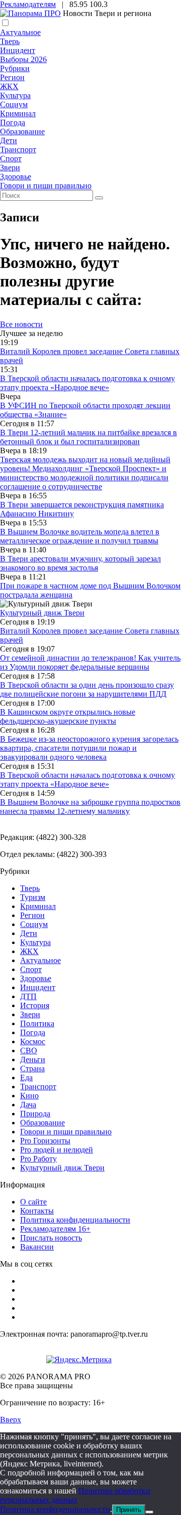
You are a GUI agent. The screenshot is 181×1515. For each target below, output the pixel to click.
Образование (22, 131)
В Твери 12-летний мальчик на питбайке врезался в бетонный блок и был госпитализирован (88, 437)
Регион (12, 77)
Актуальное (20, 32)
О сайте (33, 1201)
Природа (35, 1113)
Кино (29, 1095)
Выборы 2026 (23, 59)
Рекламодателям (28, 4)
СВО (28, 1050)
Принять (128, 1509)
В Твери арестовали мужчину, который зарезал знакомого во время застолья (80, 563)
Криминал (18, 113)
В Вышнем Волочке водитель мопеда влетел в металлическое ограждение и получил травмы (79, 536)
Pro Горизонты (45, 1140)
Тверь (10, 41)
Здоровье (15, 176)
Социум (14, 104)
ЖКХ (9, 86)
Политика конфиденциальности (75, 1220)
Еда (26, 1077)
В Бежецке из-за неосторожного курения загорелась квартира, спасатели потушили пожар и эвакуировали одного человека (89, 748)
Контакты (37, 1210)
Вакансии (37, 1247)
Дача (28, 1104)
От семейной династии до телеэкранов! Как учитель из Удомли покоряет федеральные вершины (90, 662)
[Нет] (149, 1511)
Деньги (32, 1059)
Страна (32, 1068)
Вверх (10, 1419)
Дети (8, 140)
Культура (15, 95)
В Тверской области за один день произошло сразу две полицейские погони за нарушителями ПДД (87, 689)
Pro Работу (38, 1158)
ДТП (28, 996)
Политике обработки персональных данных (75, 1495)
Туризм (32, 897)
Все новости (21, 324)
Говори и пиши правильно (46, 185)
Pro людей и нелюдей (56, 1149)
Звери (10, 167)
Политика (37, 1023)
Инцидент (17, 50)
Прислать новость (51, 1238)
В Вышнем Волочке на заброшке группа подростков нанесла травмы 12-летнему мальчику (90, 806)
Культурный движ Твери (62, 1167)
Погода (12, 122)
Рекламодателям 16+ (55, 1229)
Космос (32, 1041)
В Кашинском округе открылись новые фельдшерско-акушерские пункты (67, 716)
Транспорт (18, 149)
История (34, 1005)
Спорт (11, 158)
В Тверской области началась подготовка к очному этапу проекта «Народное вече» (87, 383)
